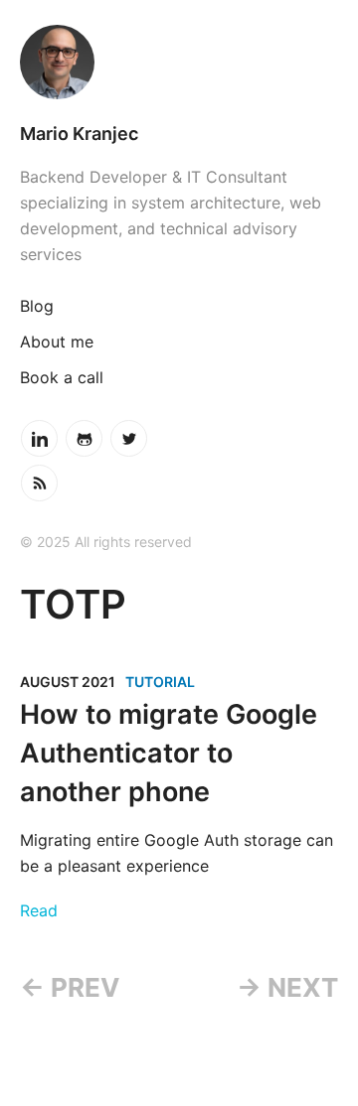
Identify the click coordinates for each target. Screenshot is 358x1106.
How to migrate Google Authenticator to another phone (168, 753)
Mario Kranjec (79, 133)
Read (39, 910)
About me (56, 341)
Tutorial (160, 681)
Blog (37, 306)
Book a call (61, 377)
